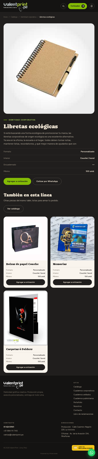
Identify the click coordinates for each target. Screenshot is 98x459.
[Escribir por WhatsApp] (91, 452)
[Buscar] (63, 6)
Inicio (6, 17)
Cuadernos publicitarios (84, 398)
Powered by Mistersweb (48, 453)
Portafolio (78, 402)
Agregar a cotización (17, 181)
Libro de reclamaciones (83, 414)
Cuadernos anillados (82, 394)
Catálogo (14, 17)
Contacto (78, 410)
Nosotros (78, 406)
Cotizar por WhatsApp (47, 181)
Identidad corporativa (28, 17)
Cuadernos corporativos (84, 391)
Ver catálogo (13, 209)
